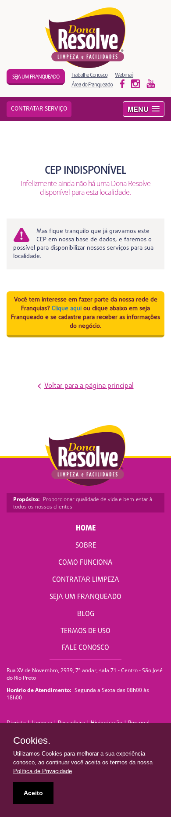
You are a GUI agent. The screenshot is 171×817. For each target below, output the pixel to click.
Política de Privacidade (42, 771)
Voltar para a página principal (89, 386)
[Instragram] (135, 83)
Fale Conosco (85, 648)
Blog (85, 614)
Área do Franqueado (92, 84)
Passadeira (71, 722)
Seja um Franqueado (85, 597)
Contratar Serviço (39, 109)
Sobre (85, 546)
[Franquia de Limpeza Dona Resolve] (85, 38)
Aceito (33, 792)
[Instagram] (150, 83)
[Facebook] (122, 83)
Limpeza (42, 722)
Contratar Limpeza (85, 580)
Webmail (124, 75)
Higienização (106, 722)
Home (86, 528)
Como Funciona (85, 563)
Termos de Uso (85, 631)
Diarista (16, 722)
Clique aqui (67, 308)
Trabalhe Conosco (89, 75)
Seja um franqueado (35, 77)
